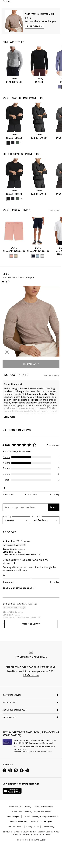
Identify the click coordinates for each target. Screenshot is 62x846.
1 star (6, 479)
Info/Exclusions (31, 675)
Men (10, 1)
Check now (46, 752)
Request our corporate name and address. (31, 834)
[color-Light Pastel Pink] (11, 256)
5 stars (6, 457)
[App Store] (12, 791)
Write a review (53, 445)
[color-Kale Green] (17, 142)
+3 (21, 143)
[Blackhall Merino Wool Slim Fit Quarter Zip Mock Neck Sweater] (14, 61)
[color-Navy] (12, 142)
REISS (28, 18)
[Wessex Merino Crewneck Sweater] (14, 117)
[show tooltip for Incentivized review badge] (23, 545)
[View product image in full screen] (7, 352)
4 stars (6, 463)
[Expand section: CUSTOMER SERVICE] (31, 695)
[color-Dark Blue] (33, 256)
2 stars (6, 474)
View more (9, 417)
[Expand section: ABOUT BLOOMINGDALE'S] (31, 710)
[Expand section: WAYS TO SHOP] (31, 717)
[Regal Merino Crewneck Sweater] (39, 61)
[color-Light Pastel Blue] (37, 256)
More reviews (31, 624)
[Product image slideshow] (31, 321)
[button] (31, 321)
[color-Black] (8, 142)
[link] (14, 80)
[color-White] (42, 256)
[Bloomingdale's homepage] (4, 1)
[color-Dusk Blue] (59, 86)
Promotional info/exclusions (27, 752)
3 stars (6, 468)
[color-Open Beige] (15, 256)
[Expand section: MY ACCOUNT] (31, 702)
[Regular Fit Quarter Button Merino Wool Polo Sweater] (39, 117)
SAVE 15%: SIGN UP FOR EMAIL (31, 657)
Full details (34, 26)
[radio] (60, 87)
